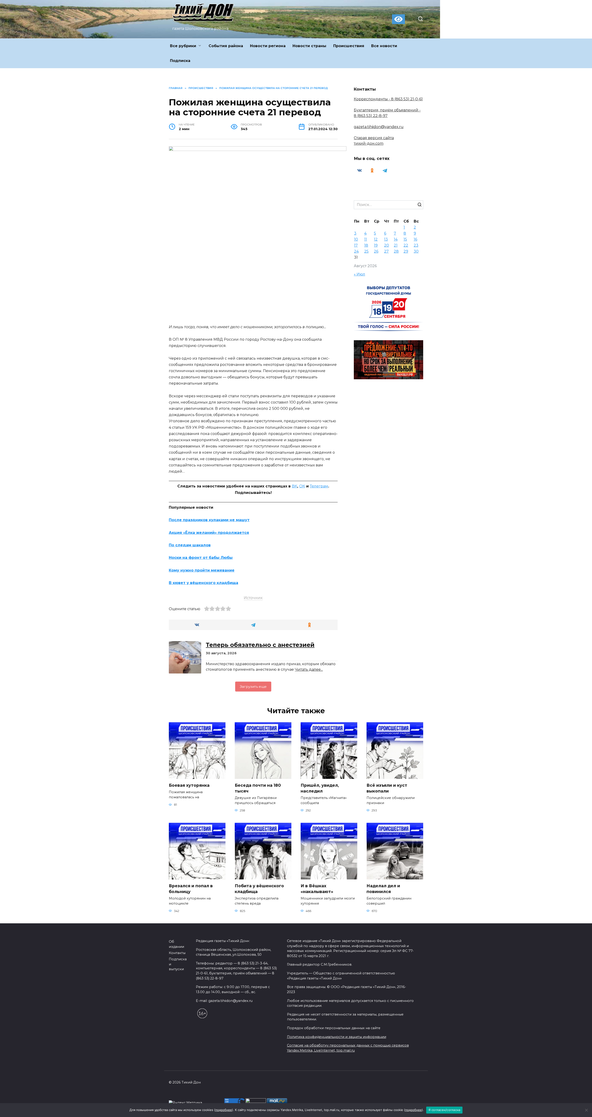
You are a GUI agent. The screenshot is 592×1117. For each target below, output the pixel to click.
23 (416, 245)
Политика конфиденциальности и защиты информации (336, 1037)
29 (406, 251)
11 (365, 239)
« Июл (359, 274)
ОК (302, 486)
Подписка (180, 60)
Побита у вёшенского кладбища (259, 888)
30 (416, 251)
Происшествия (348, 46)
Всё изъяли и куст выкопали (387, 788)
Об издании (176, 944)
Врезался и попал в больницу (191, 888)
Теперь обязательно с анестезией (260, 644)
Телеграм (319, 486)
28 (396, 251)
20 (386, 245)
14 (396, 239)
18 (366, 245)
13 (386, 239)
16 (415, 239)
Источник (253, 598)
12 (376, 239)
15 (405, 239)
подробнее (223, 1110)
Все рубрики (183, 46)
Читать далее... (309, 669)
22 (406, 245)
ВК (294, 486)
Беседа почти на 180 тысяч (258, 788)
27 (386, 251)
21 (396, 245)
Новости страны (309, 46)
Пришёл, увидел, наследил (320, 788)
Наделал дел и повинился (383, 888)
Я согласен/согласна (444, 1110)
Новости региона (268, 46)
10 (356, 239)
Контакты (177, 953)
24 (356, 251)
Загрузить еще (253, 686)
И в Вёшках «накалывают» (317, 888)
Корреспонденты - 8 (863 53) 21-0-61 (388, 99)
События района (226, 46)
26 (376, 251)
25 (366, 251)
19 (376, 245)
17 (356, 245)
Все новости (384, 46)
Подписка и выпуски (178, 964)
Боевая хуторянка (189, 785)
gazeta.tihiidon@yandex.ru (379, 127)
